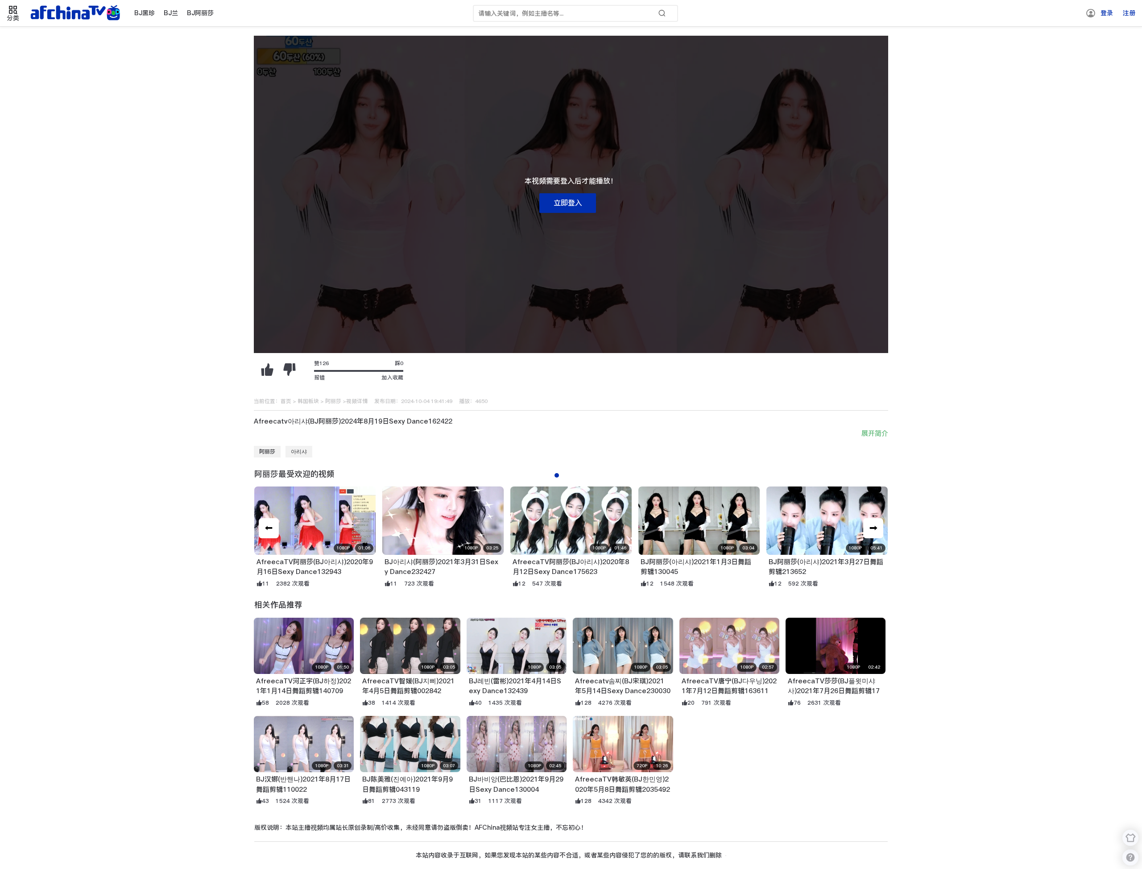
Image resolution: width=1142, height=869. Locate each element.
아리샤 (299, 452)
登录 (1107, 13)
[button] (873, 528)
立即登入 (568, 203)
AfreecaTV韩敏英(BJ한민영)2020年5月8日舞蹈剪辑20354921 (622, 789)
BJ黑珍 (144, 13)
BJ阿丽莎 (200, 13)
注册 (1129, 13)
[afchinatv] (77, 13)
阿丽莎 (333, 401)
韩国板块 (308, 401)
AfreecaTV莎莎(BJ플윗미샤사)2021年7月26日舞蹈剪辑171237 (834, 691)
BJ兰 (171, 13)
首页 (286, 401)
